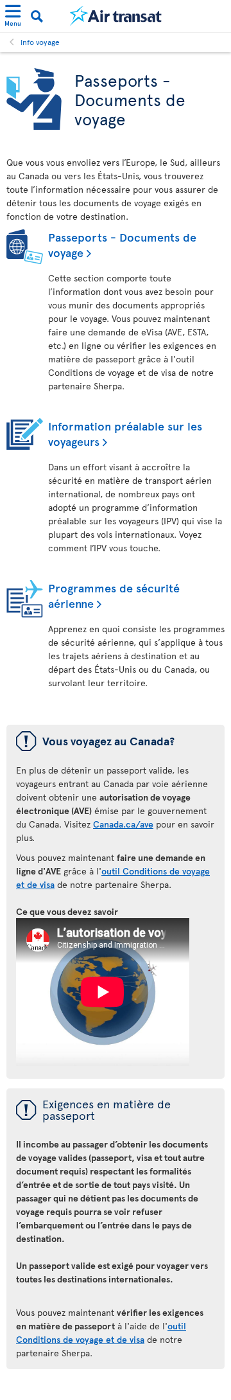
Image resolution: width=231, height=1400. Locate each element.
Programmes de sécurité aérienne (114, 595)
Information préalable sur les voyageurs (125, 433)
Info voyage (40, 42)
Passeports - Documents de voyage (122, 244)
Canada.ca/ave (123, 824)
